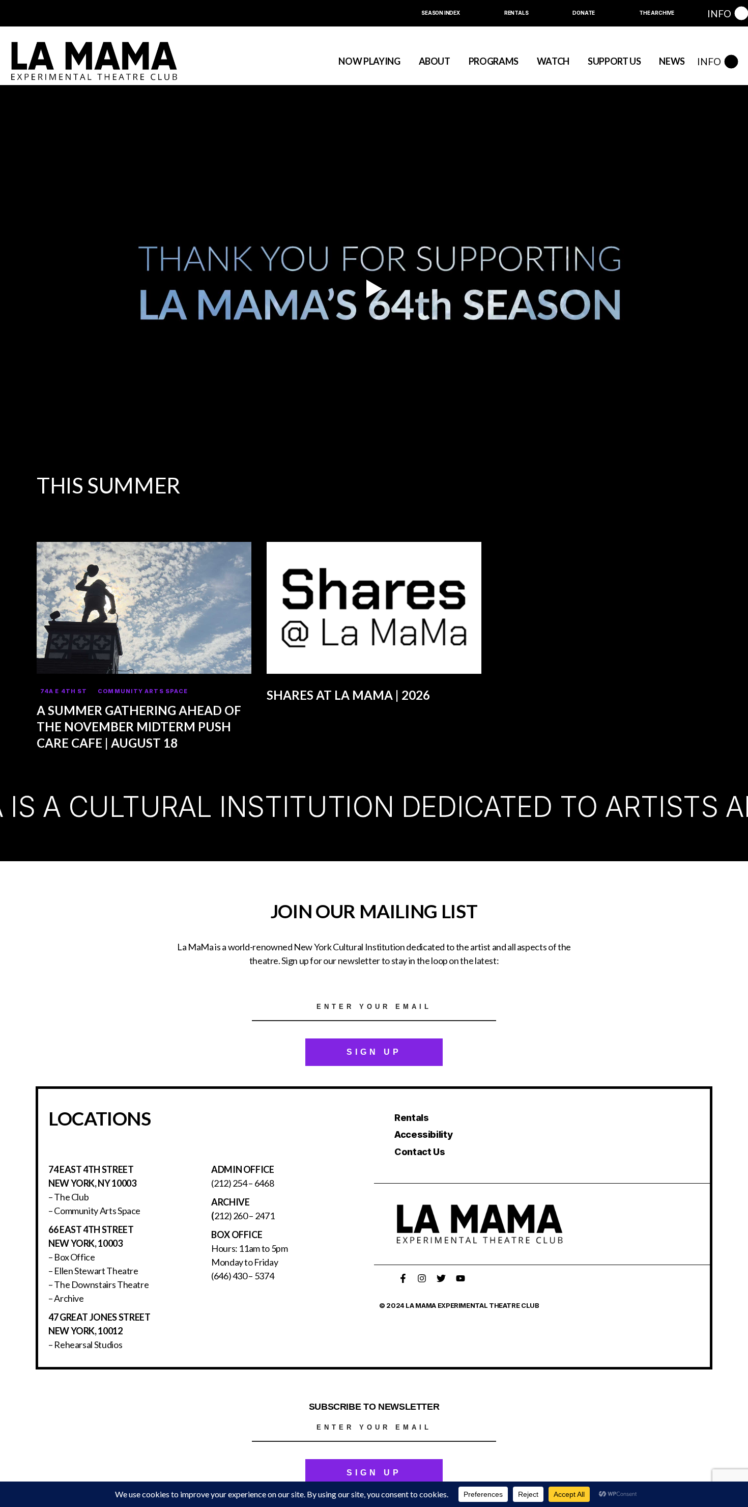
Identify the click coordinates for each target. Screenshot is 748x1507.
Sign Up (374, 1052)
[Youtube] (460, 1278)
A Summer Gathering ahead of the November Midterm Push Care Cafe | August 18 (139, 726)
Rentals (411, 1117)
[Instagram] (421, 1278)
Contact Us (419, 1151)
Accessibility (423, 1134)
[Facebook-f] (403, 1278)
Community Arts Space (143, 691)
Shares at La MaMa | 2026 (348, 695)
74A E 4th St (63, 691)
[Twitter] (441, 1278)
